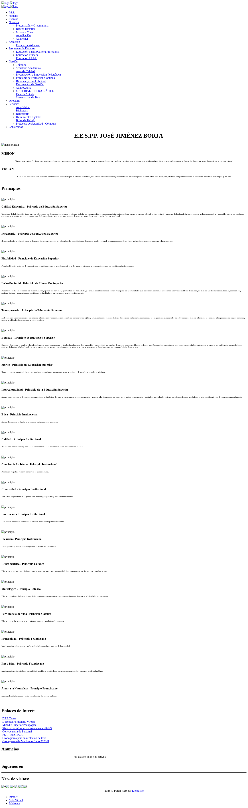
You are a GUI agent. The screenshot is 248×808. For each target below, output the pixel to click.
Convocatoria (23, 87)
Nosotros (14, 22)
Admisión (14, 41)
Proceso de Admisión (28, 45)
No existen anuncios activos (90, 756)
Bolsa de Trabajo (25, 120)
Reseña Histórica (25, 28)
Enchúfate (138, 790)
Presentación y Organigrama (32, 25)
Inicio (12, 12)
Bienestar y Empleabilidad (31, 81)
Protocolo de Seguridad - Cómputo (36, 123)
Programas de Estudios (22, 48)
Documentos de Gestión (30, 84)
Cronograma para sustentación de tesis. (24, 738)
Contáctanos (16, 126)
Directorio (14, 100)
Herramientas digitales (28, 117)
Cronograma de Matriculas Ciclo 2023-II (25, 741)
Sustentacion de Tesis (28, 97)
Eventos (13, 19)
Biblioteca (22, 110)
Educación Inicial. (26, 58)
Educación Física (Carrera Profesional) (38, 51)
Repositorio (22, 113)
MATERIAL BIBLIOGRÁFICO (35, 90)
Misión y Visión (25, 32)
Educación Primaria (27, 54)
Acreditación (23, 35)
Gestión (13, 61)
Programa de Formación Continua (35, 77)
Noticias (13, 15)
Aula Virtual (23, 107)
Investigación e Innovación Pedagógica (38, 74)
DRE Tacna (9, 718)
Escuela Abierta (25, 94)
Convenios (22, 38)
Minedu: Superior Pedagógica (19, 724)
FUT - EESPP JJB (13, 734)
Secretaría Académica (28, 68)
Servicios (14, 103)
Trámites (21, 64)
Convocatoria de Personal (17, 731)
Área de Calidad (25, 71)
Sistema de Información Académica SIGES (27, 728)
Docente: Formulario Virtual (18, 721)
